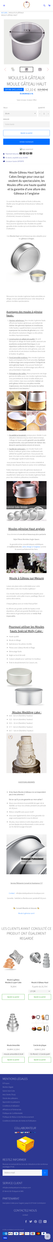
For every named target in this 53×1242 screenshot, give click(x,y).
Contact (12, 893)
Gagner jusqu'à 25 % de (28, 1203)
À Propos (6, 1083)
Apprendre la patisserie (11, 1102)
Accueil (4, 13)
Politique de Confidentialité (13, 1113)
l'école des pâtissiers (10, 1098)
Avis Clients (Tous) (9, 1094)
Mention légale (8, 1087)
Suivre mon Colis (9, 1091)
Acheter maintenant (26, 142)
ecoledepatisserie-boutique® (15, 1229)
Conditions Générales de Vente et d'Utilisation (19, 1121)
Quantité (41, 108)
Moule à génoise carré (26, 913)
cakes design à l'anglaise (31, 547)
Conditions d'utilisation (11, 1106)
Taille (5, 108)
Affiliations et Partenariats (12, 1109)
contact (25, 1215)
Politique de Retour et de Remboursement (18, 1117)
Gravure (6, 119)
